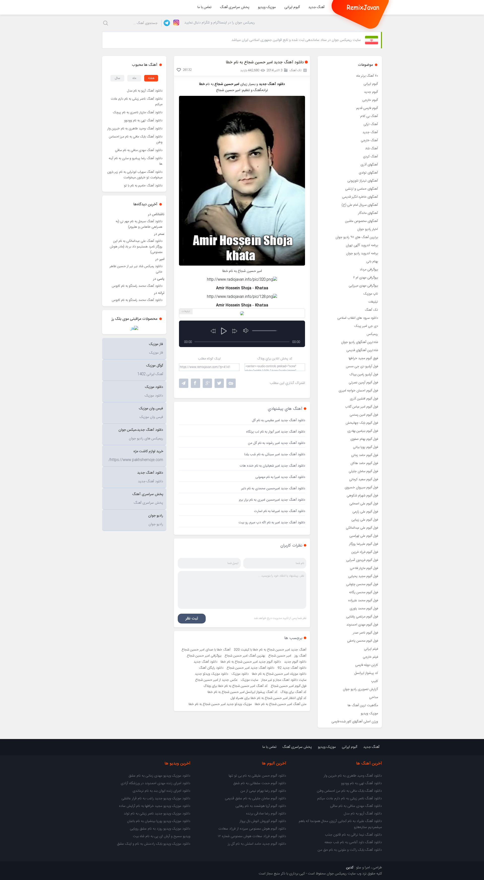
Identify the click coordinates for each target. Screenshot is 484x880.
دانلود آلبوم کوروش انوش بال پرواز (262, 821)
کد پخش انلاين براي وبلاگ (274, 358)
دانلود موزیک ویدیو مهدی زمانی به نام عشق (159, 776)
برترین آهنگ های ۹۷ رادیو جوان (357, 237)
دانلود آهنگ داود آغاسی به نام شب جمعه (353, 842)
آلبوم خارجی (370, 100)
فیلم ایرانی (371, 649)
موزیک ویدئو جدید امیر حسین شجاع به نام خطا (220, 704)
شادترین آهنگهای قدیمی (362, 350)
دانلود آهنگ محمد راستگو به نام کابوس (137, 286)
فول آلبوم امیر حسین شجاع (288, 686)
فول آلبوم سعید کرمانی (363, 479)
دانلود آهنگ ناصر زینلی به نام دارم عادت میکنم (136, 101)
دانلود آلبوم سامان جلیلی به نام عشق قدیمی (255, 799)
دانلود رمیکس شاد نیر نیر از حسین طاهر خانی (136, 269)
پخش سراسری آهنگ (234, 7)
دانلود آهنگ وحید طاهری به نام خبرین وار (134, 128)
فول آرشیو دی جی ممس (362, 366)
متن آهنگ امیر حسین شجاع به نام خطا (280, 704)
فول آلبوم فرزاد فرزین (364, 552)
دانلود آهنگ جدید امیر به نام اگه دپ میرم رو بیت (272, 522)
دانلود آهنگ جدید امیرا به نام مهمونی (280, 477)
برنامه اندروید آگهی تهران (362, 245)
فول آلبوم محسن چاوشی (362, 584)
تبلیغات (373, 302)
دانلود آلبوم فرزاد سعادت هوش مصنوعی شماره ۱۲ (252, 836)
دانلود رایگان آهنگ (211, 668)
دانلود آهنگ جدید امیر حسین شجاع (250, 668)
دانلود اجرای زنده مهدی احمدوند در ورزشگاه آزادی (155, 783)
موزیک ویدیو (267, 7)
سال (117, 78)
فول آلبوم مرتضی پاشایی (362, 616)
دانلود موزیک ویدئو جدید (211, 674)
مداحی (373, 697)
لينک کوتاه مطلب (209, 358)
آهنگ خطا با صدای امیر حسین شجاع (206, 649)
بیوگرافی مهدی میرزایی (363, 286)
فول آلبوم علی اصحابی (363, 503)
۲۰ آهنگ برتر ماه (367, 76)
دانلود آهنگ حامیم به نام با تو (143, 185)
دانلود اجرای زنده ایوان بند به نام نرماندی (161, 791)
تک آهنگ (371, 310)
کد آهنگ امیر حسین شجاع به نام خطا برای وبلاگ (235, 686)
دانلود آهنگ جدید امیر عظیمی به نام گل (278, 420)
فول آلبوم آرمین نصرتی (363, 382)
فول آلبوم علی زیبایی (364, 520)
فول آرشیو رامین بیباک (364, 374)
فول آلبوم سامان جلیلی (363, 471)
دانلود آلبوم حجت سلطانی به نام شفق (259, 783)
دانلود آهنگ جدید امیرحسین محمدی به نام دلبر (273, 488)
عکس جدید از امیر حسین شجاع (216, 680)
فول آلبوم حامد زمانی (364, 455)
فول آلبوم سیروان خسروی (361, 487)
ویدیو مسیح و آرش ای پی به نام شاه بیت (161, 836)
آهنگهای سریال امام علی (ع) (360, 205)
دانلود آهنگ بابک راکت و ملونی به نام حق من (350, 850)
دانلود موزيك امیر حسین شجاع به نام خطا (279, 674)
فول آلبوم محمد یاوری (364, 608)
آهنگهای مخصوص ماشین (361, 221)
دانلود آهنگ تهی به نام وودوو (143, 120)
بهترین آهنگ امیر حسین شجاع (245, 656)
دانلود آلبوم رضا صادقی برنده (266, 814)
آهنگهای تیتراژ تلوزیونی (362, 181)
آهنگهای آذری (369, 164)
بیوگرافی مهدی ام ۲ (365, 277)
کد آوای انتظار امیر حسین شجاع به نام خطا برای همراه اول (268, 698)
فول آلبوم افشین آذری (364, 399)
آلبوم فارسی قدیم (367, 108)
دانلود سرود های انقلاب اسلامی (357, 318)
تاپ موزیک (370, 294)
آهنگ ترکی (371, 124)
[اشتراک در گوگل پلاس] (207, 383)
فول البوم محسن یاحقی (362, 641)
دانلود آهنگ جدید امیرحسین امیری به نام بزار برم (272, 500)
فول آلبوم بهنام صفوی (364, 439)
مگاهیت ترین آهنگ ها (363, 705)
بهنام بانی (372, 261)
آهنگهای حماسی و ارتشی (361, 189)
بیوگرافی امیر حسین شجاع (204, 656)
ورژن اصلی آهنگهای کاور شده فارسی (354, 721)
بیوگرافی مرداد (369, 269)
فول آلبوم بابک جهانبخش (362, 423)
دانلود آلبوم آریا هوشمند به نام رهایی (260, 806)
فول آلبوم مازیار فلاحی (364, 568)
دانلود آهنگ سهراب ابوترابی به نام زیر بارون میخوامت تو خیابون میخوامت (134, 174)
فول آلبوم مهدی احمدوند (362, 625)
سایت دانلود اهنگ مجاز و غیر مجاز (283, 680)
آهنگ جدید (316, 7)
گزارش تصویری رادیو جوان (360, 689)
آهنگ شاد (371, 148)
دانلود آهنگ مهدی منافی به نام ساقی (138, 150)
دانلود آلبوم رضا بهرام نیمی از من (263, 791)
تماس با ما (204, 7)
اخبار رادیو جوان (367, 229)
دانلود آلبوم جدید (295, 662)
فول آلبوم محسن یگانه (363, 592)
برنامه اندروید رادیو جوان (362, 253)
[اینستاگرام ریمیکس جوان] (174, 23)
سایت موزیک (249, 680)
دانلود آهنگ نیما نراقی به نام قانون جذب (353, 835)
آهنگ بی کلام (369, 116)
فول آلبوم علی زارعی (365, 512)
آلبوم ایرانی (292, 7)
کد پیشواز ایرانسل (366, 673)
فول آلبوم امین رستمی (364, 415)
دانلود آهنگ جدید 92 (292, 668)
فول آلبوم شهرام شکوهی (362, 495)
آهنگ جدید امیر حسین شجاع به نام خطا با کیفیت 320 (270, 649)
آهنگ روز (300, 656)
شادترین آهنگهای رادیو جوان (359, 342)
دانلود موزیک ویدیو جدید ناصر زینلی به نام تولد (157, 814)
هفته (151, 78)
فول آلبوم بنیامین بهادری (362, 431)
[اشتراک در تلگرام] (183, 383)
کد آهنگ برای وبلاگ (293, 692)
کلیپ (374, 681)
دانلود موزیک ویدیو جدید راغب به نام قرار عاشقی (156, 799)
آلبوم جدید (371, 92)
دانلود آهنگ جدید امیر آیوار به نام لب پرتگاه (275, 432)
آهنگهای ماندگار (368, 213)
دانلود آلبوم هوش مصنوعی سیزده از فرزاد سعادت (252, 829)
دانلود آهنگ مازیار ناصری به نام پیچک (137, 112)
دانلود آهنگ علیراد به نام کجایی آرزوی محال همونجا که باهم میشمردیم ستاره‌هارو (340, 824)
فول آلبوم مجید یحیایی (363, 576)
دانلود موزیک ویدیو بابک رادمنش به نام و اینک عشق (153, 844)
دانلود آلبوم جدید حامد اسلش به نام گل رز (257, 844)
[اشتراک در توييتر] (231, 383)
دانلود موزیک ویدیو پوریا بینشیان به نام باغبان (158, 821)
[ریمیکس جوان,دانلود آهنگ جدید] (363, 7)
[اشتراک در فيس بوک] (195, 383)
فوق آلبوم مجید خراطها (363, 358)
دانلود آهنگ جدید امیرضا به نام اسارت (279, 511)
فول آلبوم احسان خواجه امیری (358, 390)
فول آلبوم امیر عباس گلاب (361, 407)
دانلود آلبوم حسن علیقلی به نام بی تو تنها (257, 776)
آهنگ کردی (370, 156)
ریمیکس (372, 334)
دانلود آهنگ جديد (205, 662)
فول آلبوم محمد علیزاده (363, 600)
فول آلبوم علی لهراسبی (363, 536)
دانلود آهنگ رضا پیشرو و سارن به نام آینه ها (135, 161)
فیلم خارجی (370, 657)
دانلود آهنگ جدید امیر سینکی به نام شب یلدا (274, 454)
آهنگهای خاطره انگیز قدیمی (360, 197)
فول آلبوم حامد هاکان (364, 463)
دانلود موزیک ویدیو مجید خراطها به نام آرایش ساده (154, 806)
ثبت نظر (192, 618)
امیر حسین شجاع (279, 656)
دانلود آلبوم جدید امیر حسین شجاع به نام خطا (251, 662)
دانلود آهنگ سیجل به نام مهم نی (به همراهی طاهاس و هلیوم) (139, 224)
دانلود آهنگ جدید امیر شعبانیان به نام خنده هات (272, 466)
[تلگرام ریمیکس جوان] (166, 23)
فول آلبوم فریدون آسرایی (362, 560)
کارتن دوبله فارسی (366, 665)
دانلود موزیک (240, 674)
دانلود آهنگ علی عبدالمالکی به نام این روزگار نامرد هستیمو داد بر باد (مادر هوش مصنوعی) (136, 246)
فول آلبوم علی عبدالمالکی (362, 528)
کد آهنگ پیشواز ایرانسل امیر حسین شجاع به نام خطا (242, 692)
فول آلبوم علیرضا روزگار (363, 544)
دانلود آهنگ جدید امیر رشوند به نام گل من (276, 443)
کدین (349, 868)
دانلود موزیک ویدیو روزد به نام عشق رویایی (160, 829)
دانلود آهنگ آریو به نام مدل (144, 91)
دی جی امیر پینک (366, 326)
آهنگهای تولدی (368, 173)
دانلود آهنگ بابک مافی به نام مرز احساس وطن (135, 139)
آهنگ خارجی (369, 140)
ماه (134, 78)
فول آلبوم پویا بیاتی (365, 447)
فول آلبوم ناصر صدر (365, 633)
